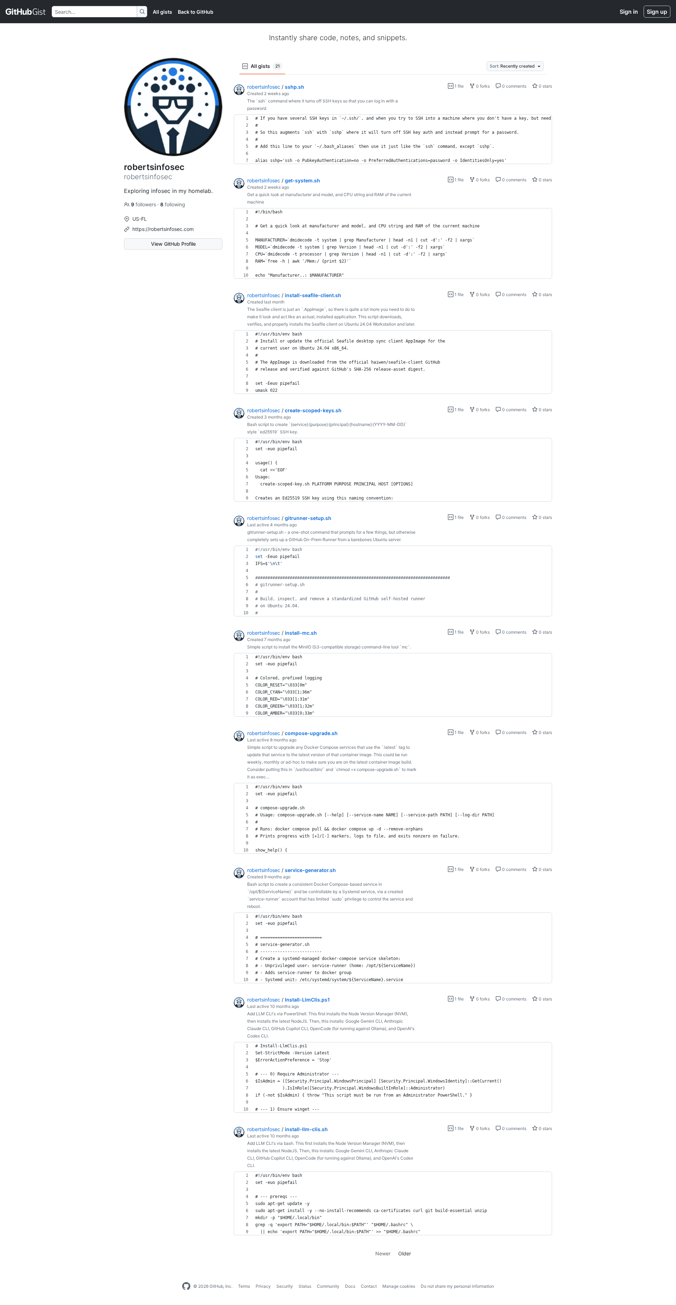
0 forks (482, 86)
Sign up (657, 11)
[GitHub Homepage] (186, 1286)
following (172, 204)
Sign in (629, 11)
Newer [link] (382, 1253)
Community (328, 1286)
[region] (393, 139)
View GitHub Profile (173, 244)
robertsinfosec (263, 87)
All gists (162, 12)
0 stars (545, 86)
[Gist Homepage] (26, 11)
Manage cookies (398, 1286)
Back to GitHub (195, 12)
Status (305, 1286)
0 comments (513, 86)
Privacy (263, 1286)
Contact (369, 1286)
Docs (350, 1286)
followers (144, 204)
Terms (244, 1286)
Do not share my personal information (457, 1286)
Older (404, 1253)
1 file (458, 86)
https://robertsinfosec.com (163, 229)
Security (284, 1286)
